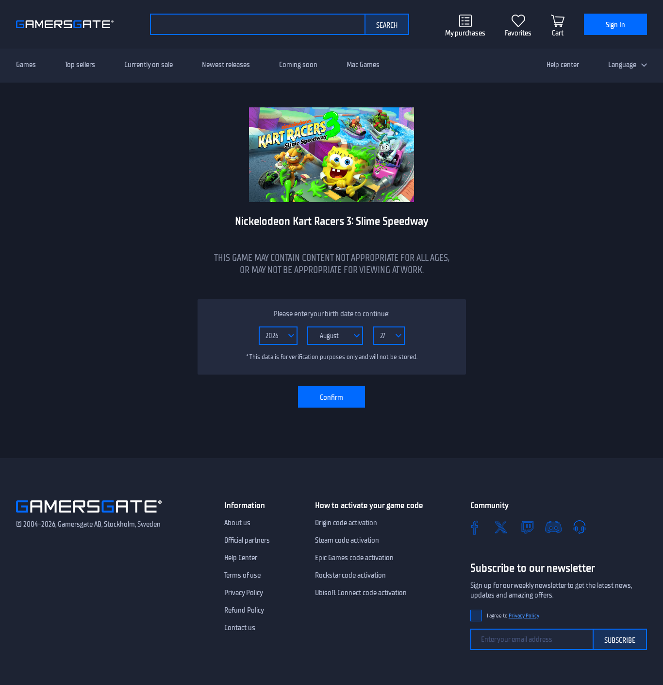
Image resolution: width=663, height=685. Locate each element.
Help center (563, 64)
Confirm (331, 397)
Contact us (239, 628)
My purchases (465, 33)
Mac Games (363, 64)
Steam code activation (347, 540)
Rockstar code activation (350, 575)
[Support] (579, 527)
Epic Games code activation (354, 558)
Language (622, 64)
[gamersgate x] (501, 527)
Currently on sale (148, 64)
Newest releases (226, 64)
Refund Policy (244, 610)
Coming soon (298, 64)
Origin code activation (346, 523)
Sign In (615, 25)
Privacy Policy (243, 593)
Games (26, 64)
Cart (558, 33)
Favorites (518, 33)
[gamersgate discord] (553, 527)
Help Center (240, 558)
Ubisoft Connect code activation (361, 593)
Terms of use (242, 575)
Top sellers (80, 64)
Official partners (247, 540)
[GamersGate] (89, 514)
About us (237, 523)
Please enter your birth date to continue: (331, 314)
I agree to (513, 615)
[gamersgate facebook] (475, 527)
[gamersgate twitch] (527, 527)
